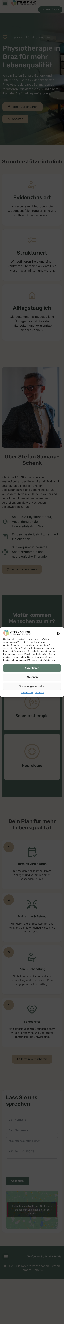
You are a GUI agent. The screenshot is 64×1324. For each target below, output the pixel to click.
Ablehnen (32, 677)
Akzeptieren (32, 668)
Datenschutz (27, 692)
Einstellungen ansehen (32, 686)
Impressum (39, 692)
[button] (59, 633)
